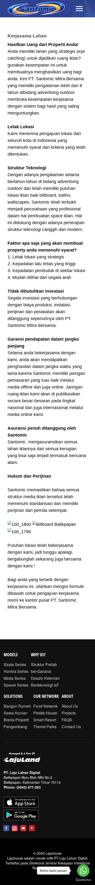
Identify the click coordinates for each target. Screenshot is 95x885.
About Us (70, 706)
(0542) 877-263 (29, 787)
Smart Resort (44, 720)
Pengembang (15, 726)
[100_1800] (19, 524)
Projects (69, 713)
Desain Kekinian (45, 678)
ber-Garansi (41, 671)
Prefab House (45, 713)
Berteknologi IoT (45, 685)
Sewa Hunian (15, 713)
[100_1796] (19, 531)
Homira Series (16, 671)
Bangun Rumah (17, 706)
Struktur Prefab (44, 664)
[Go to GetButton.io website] (83, 880)
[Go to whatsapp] (83, 870)
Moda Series (15, 678)
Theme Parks (45, 726)
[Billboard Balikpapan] (54, 524)
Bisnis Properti (16, 720)
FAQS (67, 720)
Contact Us (71, 726)
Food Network (45, 706)
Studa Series (15, 664)
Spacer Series (16, 685)
